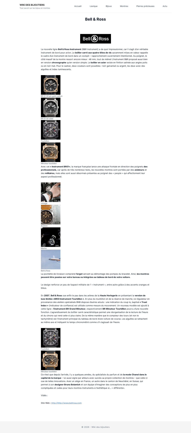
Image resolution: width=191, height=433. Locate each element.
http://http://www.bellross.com (66, 403)
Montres (124, 6)
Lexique (93, 6)
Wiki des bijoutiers (32, 5)
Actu (165, 6)
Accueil (77, 6)
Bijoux (109, 6)
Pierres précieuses (145, 6)
